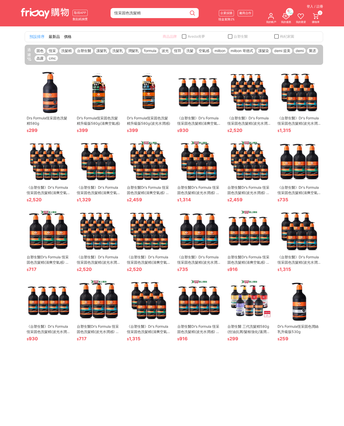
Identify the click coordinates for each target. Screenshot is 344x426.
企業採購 (226, 13)
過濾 (29, 52)
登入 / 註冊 (315, 6)
